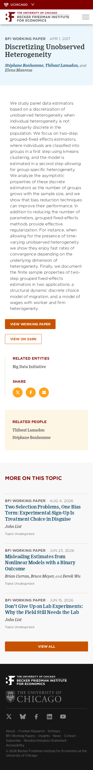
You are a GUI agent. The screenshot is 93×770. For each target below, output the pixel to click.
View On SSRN (23, 339)
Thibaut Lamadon (61, 66)
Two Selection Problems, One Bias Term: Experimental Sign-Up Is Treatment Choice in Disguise (43, 513)
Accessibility (15, 745)
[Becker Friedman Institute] (39, 17)
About (10, 731)
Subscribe (13, 740)
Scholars (54, 731)
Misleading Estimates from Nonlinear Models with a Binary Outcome (40, 562)
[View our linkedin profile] (49, 717)
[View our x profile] (9, 717)
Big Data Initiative (29, 367)
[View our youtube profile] (63, 717)
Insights (44, 736)
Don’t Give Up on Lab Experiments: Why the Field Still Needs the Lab (44, 609)
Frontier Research (31, 731)
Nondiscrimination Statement (45, 740)
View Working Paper (30, 324)
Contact (70, 736)
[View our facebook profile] (36, 717)
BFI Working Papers (20, 736)
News (57, 736)
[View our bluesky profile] (23, 717)
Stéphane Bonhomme (24, 66)
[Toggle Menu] (85, 17)
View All (46, 646)
